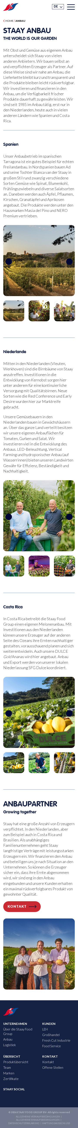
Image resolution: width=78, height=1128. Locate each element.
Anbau (7, 1039)
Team (7, 1067)
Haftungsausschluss (56, 1123)
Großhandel (51, 1035)
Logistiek (9, 1045)
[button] (58, 6)
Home (9, 20)
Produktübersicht (15, 1062)
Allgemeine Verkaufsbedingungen (38, 1116)
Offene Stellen (52, 1067)
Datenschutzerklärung (23, 1123)
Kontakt (17, 906)
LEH (45, 1029)
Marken (8, 1073)
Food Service (51, 1046)
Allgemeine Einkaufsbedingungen (38, 1119)
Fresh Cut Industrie (56, 1040)
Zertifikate (11, 1079)
